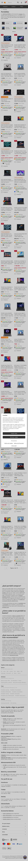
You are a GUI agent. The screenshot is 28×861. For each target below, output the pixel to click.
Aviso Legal (14, 445)
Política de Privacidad (19, 443)
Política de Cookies (8, 443)
